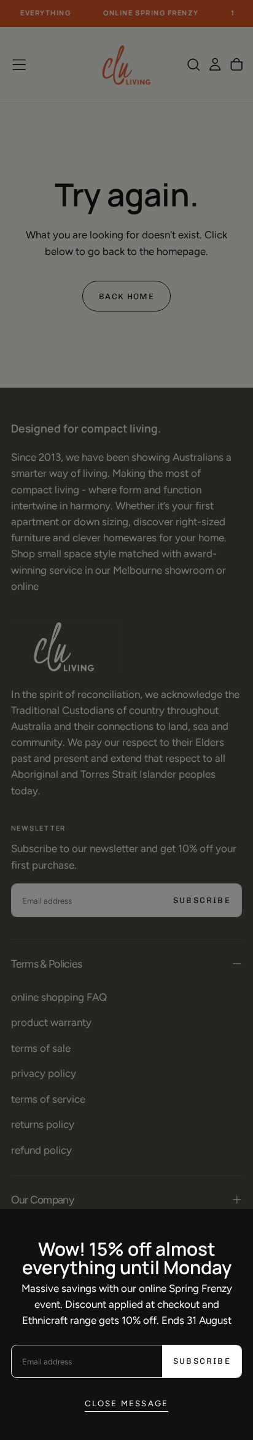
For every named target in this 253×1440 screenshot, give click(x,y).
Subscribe (202, 1361)
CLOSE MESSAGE (127, 1403)
